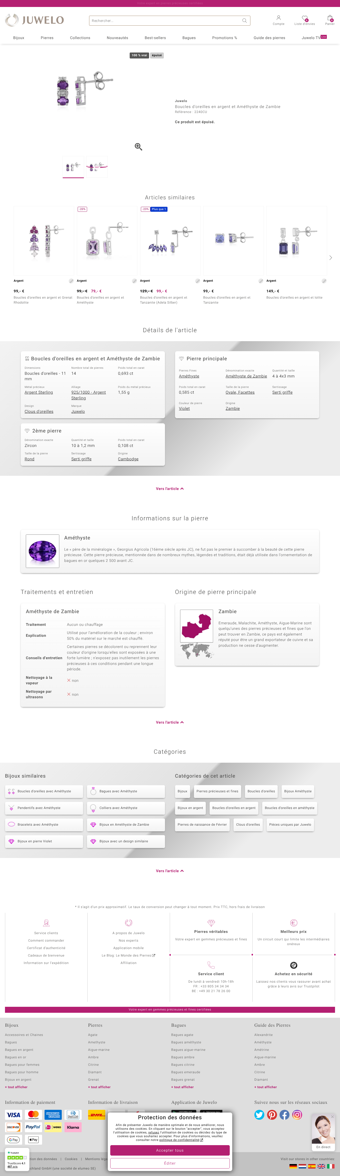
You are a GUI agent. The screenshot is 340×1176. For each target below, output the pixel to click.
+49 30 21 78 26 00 (214, 991)
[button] (278, 21)
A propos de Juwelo (129, 933)
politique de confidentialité (179, 1140)
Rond (29, 459)
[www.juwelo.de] (293, 1166)
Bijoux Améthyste (298, 791)
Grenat (93, 1079)
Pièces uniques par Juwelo (290, 824)
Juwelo (78, 412)
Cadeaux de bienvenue (46, 955)
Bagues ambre (183, 1057)
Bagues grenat (183, 1079)
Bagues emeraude (185, 1072)
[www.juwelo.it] (331, 1166)
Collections (80, 38)
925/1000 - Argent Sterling (88, 395)
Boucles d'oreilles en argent (234, 808)
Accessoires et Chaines (24, 1035)
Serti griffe (282, 392)
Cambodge (128, 459)
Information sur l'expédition (46, 963)
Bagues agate (182, 1035)
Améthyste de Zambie (246, 376)
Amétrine (261, 1050)
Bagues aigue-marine (188, 1050)
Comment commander (46, 940)
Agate (93, 1035)
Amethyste (97, 1042)
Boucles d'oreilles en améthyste (289, 808)
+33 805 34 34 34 (215, 986)
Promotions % (224, 38)
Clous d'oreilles (39, 412)
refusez (153, 1132)
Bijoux (18, 38)
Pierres (47, 38)
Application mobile (128, 948)
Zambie (233, 409)
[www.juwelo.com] (321, 1166)
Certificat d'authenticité (46, 948)
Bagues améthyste (186, 1042)
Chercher (245, 20)
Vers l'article (167, 489)
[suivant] (330, 257)
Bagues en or (15, 1057)
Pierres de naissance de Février (202, 824)
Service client (211, 974)
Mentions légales (98, 1159)
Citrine (93, 1065)
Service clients (46, 933)
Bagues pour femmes (22, 1065)
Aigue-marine (99, 1050)
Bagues (189, 38)
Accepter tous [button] (170, 1150)
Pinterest (272, 1115)
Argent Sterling (39, 392)
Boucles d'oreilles (261, 791)
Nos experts (128, 940)
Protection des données (38, 1159)
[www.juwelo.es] (312, 1166)
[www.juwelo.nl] (302, 1166)
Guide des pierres (269, 38)
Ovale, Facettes (240, 392)
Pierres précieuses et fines (217, 791)
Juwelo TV (314, 38)
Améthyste (189, 376)
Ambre (93, 1057)
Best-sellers (155, 38)
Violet (184, 409)
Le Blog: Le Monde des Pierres (126, 955)
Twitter (259, 1115)
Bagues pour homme (22, 1072)
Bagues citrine (183, 1065)
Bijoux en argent (190, 808)
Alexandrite (263, 1035)
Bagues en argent (19, 1050)
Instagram (297, 1115)
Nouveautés (117, 38)
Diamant (95, 1072)
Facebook (284, 1115)
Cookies (71, 1159)
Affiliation (128, 963)
